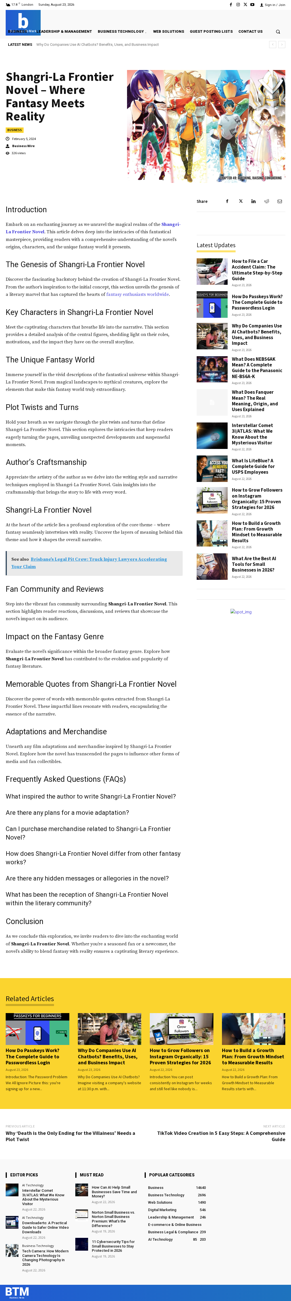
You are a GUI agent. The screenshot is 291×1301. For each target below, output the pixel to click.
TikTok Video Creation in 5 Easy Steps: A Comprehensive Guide (221, 1136)
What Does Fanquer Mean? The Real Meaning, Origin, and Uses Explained (255, 401)
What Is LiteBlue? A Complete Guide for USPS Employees (253, 466)
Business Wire (23, 146)
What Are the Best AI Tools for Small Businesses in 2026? (254, 564)
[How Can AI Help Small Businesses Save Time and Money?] (81, 1190)
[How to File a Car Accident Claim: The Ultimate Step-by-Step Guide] (212, 271)
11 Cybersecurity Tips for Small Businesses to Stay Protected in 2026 (113, 1246)
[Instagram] (238, 4)
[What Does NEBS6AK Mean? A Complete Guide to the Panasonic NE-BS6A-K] (212, 369)
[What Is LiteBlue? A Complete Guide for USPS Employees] (212, 468)
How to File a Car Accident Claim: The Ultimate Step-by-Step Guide (257, 270)
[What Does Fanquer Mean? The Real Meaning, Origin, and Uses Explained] (212, 402)
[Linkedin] (253, 201)
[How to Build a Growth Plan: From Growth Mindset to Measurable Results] (212, 533)
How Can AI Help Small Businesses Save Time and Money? (114, 1191)
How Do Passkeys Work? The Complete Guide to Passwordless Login (257, 302)
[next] (281, 44)
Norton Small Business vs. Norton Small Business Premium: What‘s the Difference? (113, 1219)
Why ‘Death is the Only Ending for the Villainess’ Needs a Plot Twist (70, 1136)
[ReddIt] (266, 201)
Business (14, 130)
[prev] (272, 44)
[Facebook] (230, 4)
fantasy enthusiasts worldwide (137, 294)
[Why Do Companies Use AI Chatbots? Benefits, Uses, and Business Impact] (212, 336)
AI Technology (33, 1185)
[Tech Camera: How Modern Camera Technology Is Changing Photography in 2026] (12, 1250)
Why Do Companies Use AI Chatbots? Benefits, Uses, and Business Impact (257, 334)
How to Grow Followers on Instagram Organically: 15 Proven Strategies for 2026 (257, 498)
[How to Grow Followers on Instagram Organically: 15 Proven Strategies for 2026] (212, 500)
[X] (245, 4)
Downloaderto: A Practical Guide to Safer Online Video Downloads (45, 1227)
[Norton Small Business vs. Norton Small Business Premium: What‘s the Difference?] (81, 1215)
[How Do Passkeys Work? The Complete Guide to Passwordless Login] (212, 304)
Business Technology (38, 1245)
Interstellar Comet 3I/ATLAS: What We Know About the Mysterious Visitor (252, 434)
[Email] (279, 201)
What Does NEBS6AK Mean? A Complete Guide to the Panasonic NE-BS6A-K (98, 44)
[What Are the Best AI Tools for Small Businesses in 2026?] (212, 566)
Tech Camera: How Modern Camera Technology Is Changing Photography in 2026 (45, 1258)
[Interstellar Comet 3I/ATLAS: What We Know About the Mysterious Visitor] (212, 435)
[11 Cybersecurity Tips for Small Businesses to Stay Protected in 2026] (81, 1244)
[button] (278, 31)
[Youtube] (252, 4)
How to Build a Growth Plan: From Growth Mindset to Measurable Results (257, 532)
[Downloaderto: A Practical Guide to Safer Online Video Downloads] (12, 1222)
